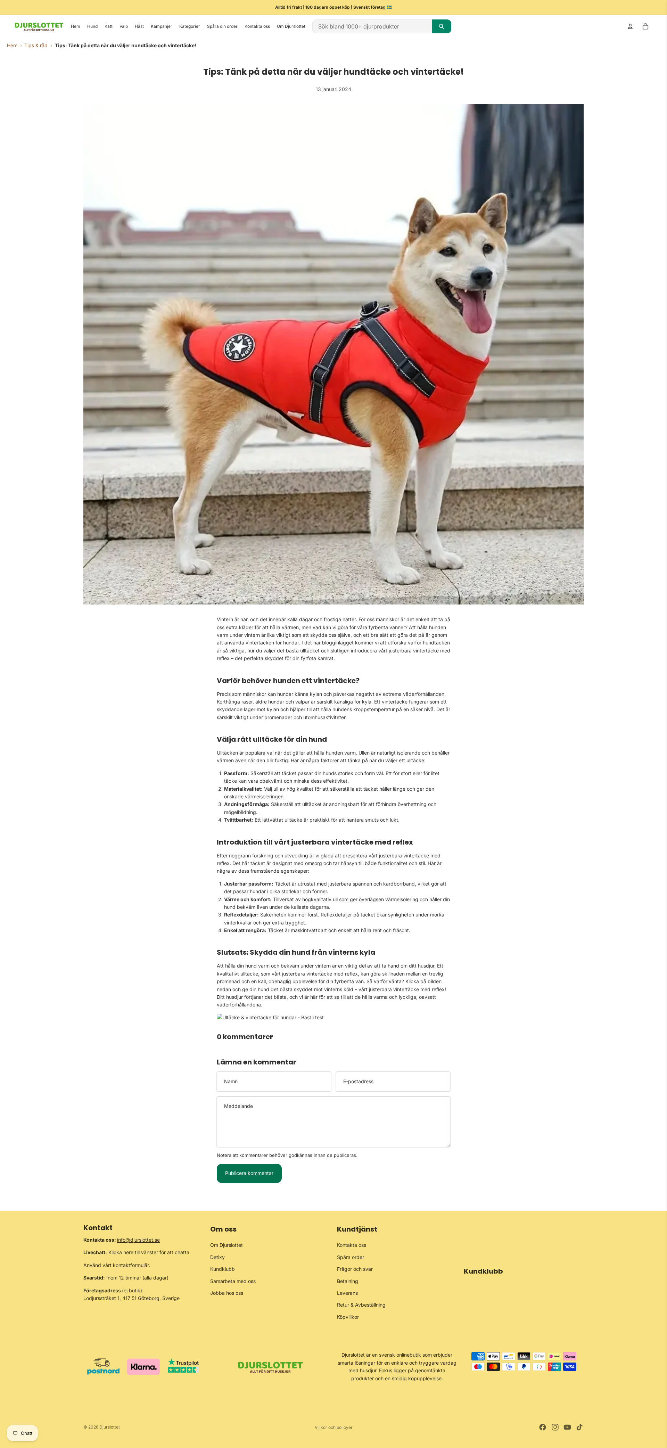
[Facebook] (542, 1427)
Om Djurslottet (226, 1245)
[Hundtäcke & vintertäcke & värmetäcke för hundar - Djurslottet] (333, 1017)
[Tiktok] (579, 1427)
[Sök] (441, 26)
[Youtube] (567, 1427)
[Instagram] (555, 1427)
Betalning (347, 1281)
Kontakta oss (351, 1245)
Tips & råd (36, 45)
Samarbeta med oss (233, 1281)
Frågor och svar (355, 1269)
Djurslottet (109, 1427)
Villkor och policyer (334, 1427)
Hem (12, 45)
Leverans (347, 1293)
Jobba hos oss (226, 1293)
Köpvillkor (348, 1317)
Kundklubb (222, 1269)
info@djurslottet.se (138, 1240)
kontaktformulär (131, 1265)
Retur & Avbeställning (361, 1305)
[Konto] (630, 26)
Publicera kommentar (249, 1173)
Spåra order (350, 1257)
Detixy (217, 1257)
